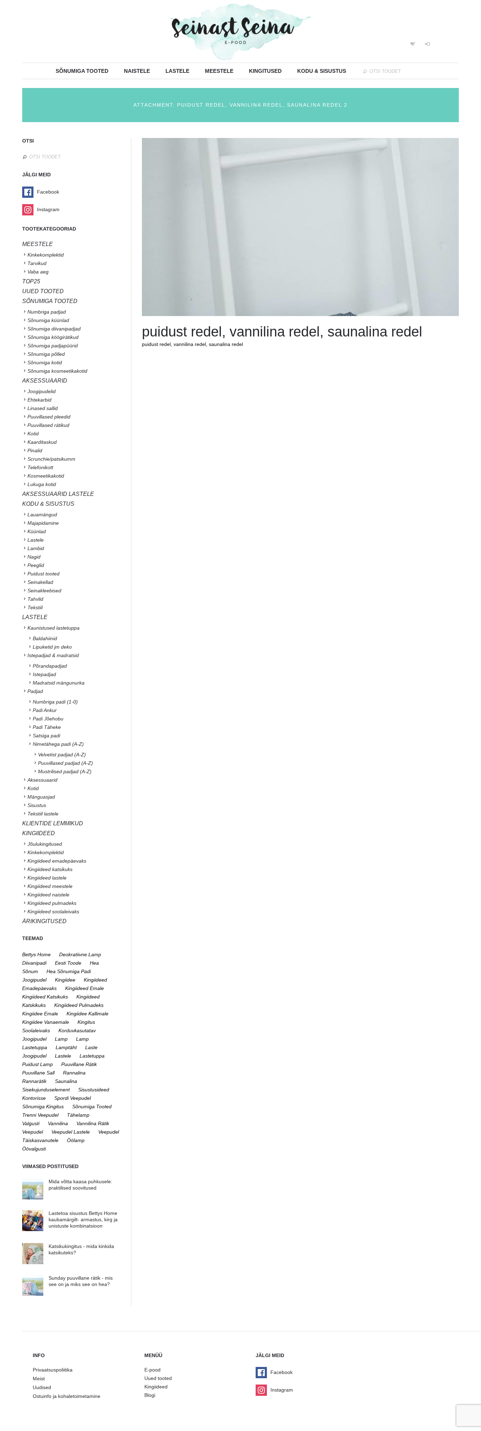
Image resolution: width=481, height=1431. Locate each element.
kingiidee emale (40, 1013)
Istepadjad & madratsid (53, 655)
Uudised (42, 1387)
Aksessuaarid (44, 381)
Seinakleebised (44, 590)
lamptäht (66, 1047)
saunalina (66, 1081)
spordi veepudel (72, 1098)
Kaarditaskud (42, 442)
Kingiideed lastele (47, 878)
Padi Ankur (45, 710)
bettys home (36, 954)
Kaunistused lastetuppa (53, 628)
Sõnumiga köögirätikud (53, 337)
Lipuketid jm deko (52, 647)
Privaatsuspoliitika (53, 1370)
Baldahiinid (45, 638)
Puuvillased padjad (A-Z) (65, 763)
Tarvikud (36, 263)
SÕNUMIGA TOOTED (49, 301)
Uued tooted (158, 1378)
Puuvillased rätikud (48, 425)
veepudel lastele (70, 1132)
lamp (61, 1039)
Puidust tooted (43, 573)
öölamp (76, 1140)
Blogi (149, 1395)
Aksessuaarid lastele (58, 494)
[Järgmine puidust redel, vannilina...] (379, 227)
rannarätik (34, 1081)
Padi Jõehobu (48, 718)
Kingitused (265, 71)
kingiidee (65, 980)
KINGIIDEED (38, 833)
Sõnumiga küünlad (48, 320)
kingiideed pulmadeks (79, 1005)
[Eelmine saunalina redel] (221, 227)
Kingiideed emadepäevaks (56, 861)
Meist (39, 1378)
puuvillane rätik (79, 1064)
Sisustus (36, 805)
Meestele (219, 71)
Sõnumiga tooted (82, 71)
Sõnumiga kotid (44, 362)
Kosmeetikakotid (45, 476)
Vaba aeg (38, 272)
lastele (63, 1056)
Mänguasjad (41, 797)
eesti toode (68, 963)
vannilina (58, 1123)
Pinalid (34, 450)
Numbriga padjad (46, 312)
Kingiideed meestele (50, 886)
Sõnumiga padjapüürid (52, 345)
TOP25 (31, 281)
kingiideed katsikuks (45, 997)
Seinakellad (40, 582)
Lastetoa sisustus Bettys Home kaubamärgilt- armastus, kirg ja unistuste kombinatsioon (83, 1219)
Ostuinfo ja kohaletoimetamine (66, 1396)
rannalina (74, 1073)
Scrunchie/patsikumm (51, 459)
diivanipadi (34, 963)
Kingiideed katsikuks (50, 869)
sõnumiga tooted (92, 1106)
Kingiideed (156, 1386)
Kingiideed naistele (48, 894)
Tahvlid (35, 599)
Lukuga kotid (41, 484)
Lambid (35, 548)
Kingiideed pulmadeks (51, 903)
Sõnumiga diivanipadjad (54, 329)
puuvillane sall (38, 1073)
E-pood (152, 1370)
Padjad (35, 691)
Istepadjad (44, 674)
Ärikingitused (44, 921)
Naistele (137, 71)
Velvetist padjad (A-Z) (62, 754)
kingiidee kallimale (87, 1013)
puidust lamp (37, 1064)
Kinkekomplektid (45, 255)
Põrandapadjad (50, 666)
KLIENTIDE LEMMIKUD (52, 823)
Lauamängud (42, 514)
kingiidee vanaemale (45, 1022)
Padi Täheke (47, 727)
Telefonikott (40, 467)
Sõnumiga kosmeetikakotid (57, 371)
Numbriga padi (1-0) (55, 702)
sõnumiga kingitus (43, 1106)
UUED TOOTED (43, 291)
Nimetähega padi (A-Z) (58, 744)
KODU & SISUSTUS (48, 504)
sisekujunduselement (46, 1089)
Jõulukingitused (44, 844)
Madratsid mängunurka (59, 683)
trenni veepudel (40, 1115)
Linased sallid (42, 408)
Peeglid (35, 565)
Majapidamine (43, 523)
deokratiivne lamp (80, 954)
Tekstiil (35, 607)
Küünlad (36, 531)
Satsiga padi (46, 735)
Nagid (33, 557)
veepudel (32, 1132)
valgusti (30, 1123)
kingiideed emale (84, 988)
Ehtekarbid (39, 400)
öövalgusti (34, 1149)
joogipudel (34, 980)
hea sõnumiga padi (68, 971)
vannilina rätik (92, 1123)
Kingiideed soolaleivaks (53, 911)
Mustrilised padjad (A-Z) (65, 771)
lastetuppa (92, 1056)
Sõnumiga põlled (46, 354)
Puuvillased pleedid (48, 417)
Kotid (33, 433)
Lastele (177, 71)
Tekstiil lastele (42, 814)
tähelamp (78, 1115)
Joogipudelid (41, 391)
